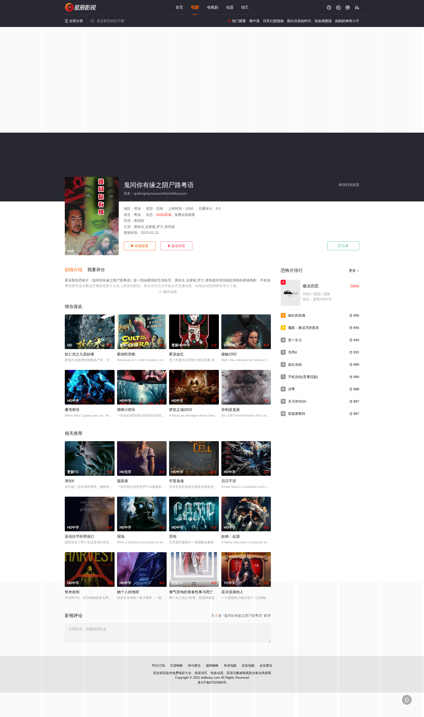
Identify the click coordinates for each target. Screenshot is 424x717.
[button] (76, 269)
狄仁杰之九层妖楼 (79, 354)
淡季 (291, 389)
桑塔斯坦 (72, 410)
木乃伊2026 (297, 401)
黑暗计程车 (126, 410)
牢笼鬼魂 (176, 481)
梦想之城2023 (180, 410)
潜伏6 (69, 481)
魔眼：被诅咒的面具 (303, 328)
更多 (354, 270)
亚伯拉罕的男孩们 (79, 536)
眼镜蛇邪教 (126, 354)
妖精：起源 (230, 536)
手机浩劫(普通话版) (303, 377)
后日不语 (228, 481)
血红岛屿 (295, 364)
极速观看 (176, 246)
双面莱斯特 (296, 414)
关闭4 (292, 352)
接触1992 (229, 354)
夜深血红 (176, 354)
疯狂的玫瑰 (296, 315)
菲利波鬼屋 (230, 410)
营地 (172, 536)
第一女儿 (295, 340)
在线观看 (139, 246)
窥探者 (122, 481)
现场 (120, 536)
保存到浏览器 (349, 185)
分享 (343, 246)
